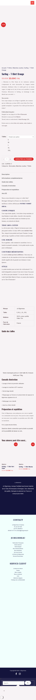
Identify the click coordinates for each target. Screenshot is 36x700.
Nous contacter (18, 574)
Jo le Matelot (16, 117)
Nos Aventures (18, 550)
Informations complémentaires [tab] (12, 178)
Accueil (4, 68)
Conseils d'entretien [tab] (9, 186)
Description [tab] (6, 174)
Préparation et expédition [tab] (10, 189)
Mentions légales (18, 578)
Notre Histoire (18, 544)
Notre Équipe (18, 546)
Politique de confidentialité (18, 580)
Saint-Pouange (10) (24, 119)
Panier (18, 570)
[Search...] (14, 683)
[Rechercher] (28, 683)
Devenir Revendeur (18, 556)
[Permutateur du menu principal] (32, 3)
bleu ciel (16, 123)
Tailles (4, 136)
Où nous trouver (18, 552)
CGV (18, 576)
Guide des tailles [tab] (7, 182)
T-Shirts (9, 68)
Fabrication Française (18, 543)
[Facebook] (16, 674)
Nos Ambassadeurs (18, 548)
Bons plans (12, 166)
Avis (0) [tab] (4, 193)
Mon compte (18, 572)
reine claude (27, 123)
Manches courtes (18, 68)
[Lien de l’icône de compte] (27, 3)
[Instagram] (20, 674)
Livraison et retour (18, 568)
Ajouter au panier (24, 159)
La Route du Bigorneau (18, 554)
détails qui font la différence (15, 254)
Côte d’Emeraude (22, 114)
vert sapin (4, 125)
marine (21, 123)
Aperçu (4, 464)
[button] (4, 691)
